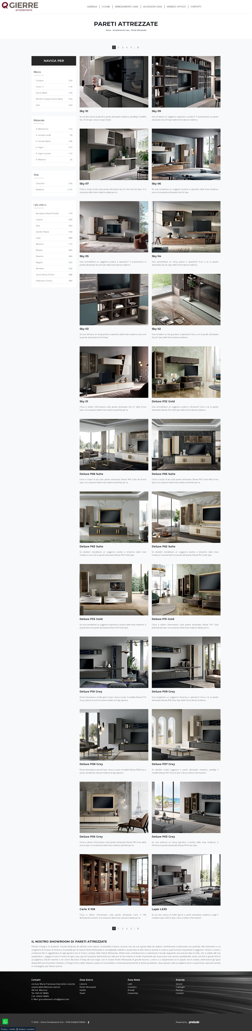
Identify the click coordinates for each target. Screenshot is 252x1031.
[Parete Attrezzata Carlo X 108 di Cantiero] (114, 880)
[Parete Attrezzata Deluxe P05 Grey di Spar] (114, 807)
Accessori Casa (152, 6)
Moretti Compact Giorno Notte (54, 98)
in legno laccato (54, 153)
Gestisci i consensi (26, 1029)
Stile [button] (36, 175)
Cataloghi (180, 986)
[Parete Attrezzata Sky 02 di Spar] (186, 299)
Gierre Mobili (54, 92)
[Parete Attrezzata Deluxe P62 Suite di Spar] (186, 517)
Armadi (131, 990)
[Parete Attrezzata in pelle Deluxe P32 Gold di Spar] (186, 372)
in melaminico (54, 128)
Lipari (54, 237)
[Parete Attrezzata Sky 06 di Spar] (186, 154)
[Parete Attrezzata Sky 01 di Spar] (114, 372)
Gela (54, 225)
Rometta (54, 268)
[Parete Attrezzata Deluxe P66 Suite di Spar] (114, 444)
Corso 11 (54, 86)
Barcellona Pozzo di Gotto (54, 213)
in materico (54, 159)
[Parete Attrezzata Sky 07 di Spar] (114, 154)
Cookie (12, 1029)
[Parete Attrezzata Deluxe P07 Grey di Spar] (186, 735)
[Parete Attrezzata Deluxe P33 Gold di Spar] (114, 589)
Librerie (83, 983)
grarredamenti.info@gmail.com (54, 999)
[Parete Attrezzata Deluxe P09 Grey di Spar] (186, 662)
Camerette (133, 993)
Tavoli (82, 993)
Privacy (4, 1029)
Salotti (83, 990)
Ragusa (54, 262)
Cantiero (54, 80)
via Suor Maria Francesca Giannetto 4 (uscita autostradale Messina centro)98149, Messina (53, 987)
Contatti (196, 6)
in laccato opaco (54, 141)
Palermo (54, 256)
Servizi (179, 983)
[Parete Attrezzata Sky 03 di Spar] (114, 299)
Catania (54, 219)
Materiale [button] (39, 120)
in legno (54, 147)
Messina (54, 243)
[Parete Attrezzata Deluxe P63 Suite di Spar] (114, 517)
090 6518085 (42, 993)
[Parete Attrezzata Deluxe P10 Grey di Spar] (114, 662)
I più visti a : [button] (40, 205)
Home (108, 30)
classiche (54, 183)
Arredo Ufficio (176, 6)
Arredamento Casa (126, 6)
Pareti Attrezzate (138, 30)
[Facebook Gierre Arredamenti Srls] (88, 1022)
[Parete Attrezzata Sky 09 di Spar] (186, 81)
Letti (130, 983)
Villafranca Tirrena (54, 280)
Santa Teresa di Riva (54, 274)
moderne (54, 189)
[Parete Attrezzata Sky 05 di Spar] (114, 227)
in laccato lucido (54, 134)
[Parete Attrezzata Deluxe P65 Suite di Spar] (186, 444)
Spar (54, 104)
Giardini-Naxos (54, 231)
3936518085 (42, 996)
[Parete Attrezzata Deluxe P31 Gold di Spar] (186, 589)
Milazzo (54, 250)
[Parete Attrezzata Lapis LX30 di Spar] (186, 880)
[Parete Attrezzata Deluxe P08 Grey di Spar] (114, 735)
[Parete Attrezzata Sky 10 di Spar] (114, 81)
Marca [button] (37, 72)
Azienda (92, 6)
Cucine (106, 6)
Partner (179, 990)
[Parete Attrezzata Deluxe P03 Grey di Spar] (186, 807)
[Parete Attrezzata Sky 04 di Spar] (186, 227)
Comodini (132, 986)
